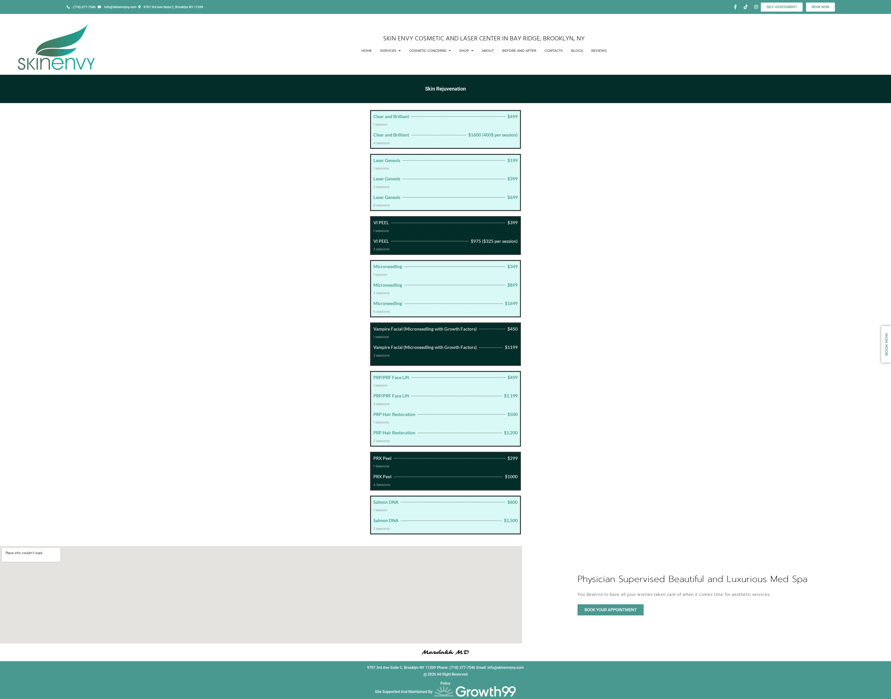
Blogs (577, 51)
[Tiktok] (745, 7)
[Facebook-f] (735, 7)
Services (388, 51)
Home (366, 51)
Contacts (554, 51)
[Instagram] (756, 7)
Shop (464, 51)
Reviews (599, 51)
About (488, 51)
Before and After (519, 51)
